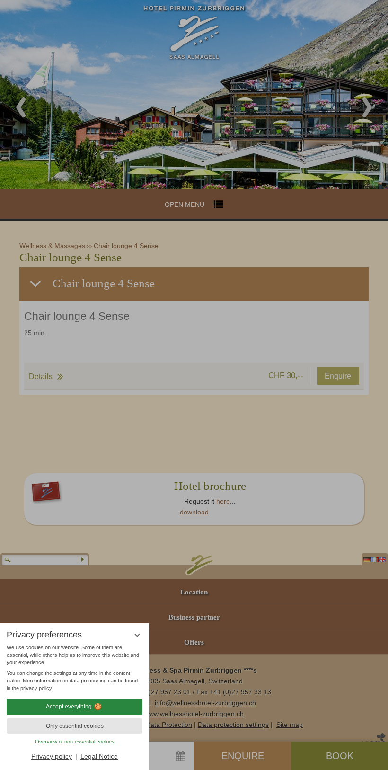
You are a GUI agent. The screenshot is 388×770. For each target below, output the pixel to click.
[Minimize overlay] (137, 635)
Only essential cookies (75, 726)
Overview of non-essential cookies (75, 741)
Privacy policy (51, 756)
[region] (74, 668)
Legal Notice (99, 756)
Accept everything (69, 706)
